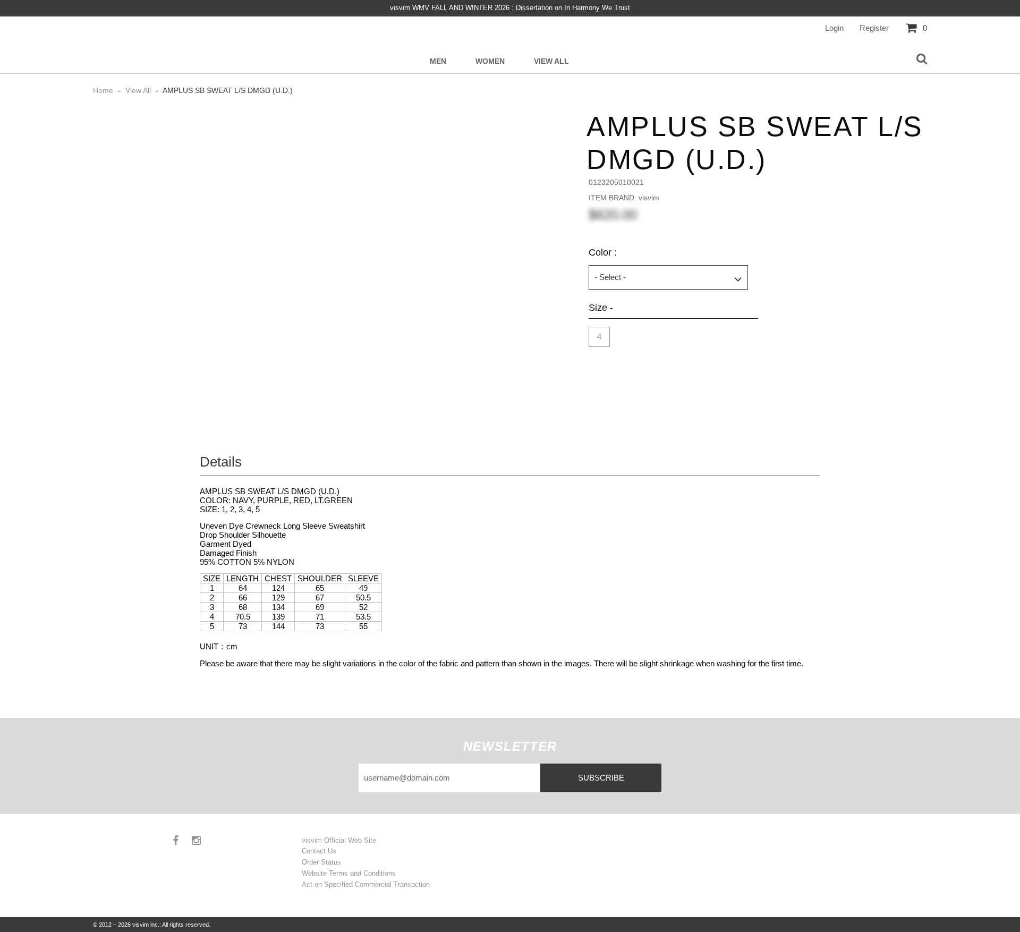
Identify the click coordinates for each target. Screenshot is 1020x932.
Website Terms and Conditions (349, 873)
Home (104, 90)
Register (874, 27)
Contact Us (319, 851)
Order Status (321, 862)
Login (834, 27)
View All (551, 61)
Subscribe (601, 777)
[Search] (921, 59)
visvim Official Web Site (339, 840)
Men (438, 61)
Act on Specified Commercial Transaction (366, 884)
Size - (601, 307)
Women (490, 61)
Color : (603, 252)
